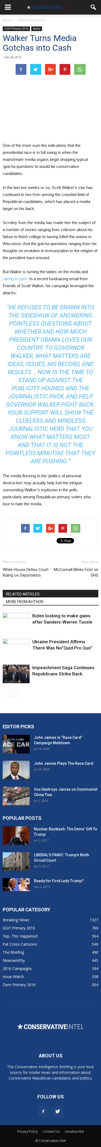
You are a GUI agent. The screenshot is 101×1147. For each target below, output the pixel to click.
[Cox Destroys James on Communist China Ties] (16, 796)
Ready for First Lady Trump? (59, 881)
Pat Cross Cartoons (20, 944)
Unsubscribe (74, 1131)
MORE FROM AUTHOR (24, 602)
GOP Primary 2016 (16, 29)
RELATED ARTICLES (23, 594)
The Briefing (13, 952)
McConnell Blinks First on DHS (76, 572)
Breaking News (16, 919)
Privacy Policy (27, 1131)
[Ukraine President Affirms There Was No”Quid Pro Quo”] (16, 648)
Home (7, 20)
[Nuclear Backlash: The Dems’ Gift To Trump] (16, 835)
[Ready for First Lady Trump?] (16, 884)
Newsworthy (14, 960)
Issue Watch (13, 976)
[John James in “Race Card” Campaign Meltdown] (16, 744)
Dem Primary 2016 (19, 984)
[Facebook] (43, 1111)
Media (36, 29)
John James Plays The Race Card (63, 763)
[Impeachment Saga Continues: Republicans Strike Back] (16, 674)
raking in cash (15, 278)
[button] (93, 7)
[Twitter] (58, 1111)
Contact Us (51, 1131)
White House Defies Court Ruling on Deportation (25, 572)
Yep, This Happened (20, 936)
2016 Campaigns (17, 968)
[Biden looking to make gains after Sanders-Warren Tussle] (16, 622)
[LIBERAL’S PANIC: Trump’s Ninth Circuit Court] (16, 861)
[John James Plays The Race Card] (16, 770)
